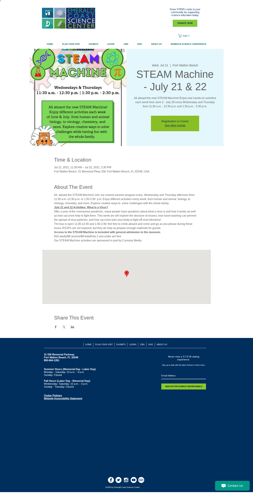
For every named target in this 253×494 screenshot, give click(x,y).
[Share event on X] (64, 327)
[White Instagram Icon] (126, 480)
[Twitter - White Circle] (118, 480)
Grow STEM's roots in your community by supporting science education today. (185, 12)
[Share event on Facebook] (55, 327)
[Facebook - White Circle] (111, 480)
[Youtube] (134, 480)
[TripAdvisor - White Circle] (141, 480)
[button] (185, 35)
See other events (175, 125)
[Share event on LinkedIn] (72, 327)
